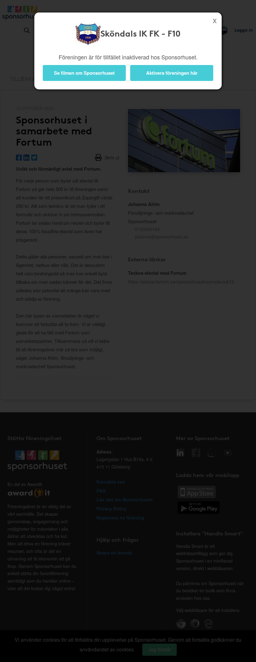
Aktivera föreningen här (172, 72)
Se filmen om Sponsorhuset (84, 72)
